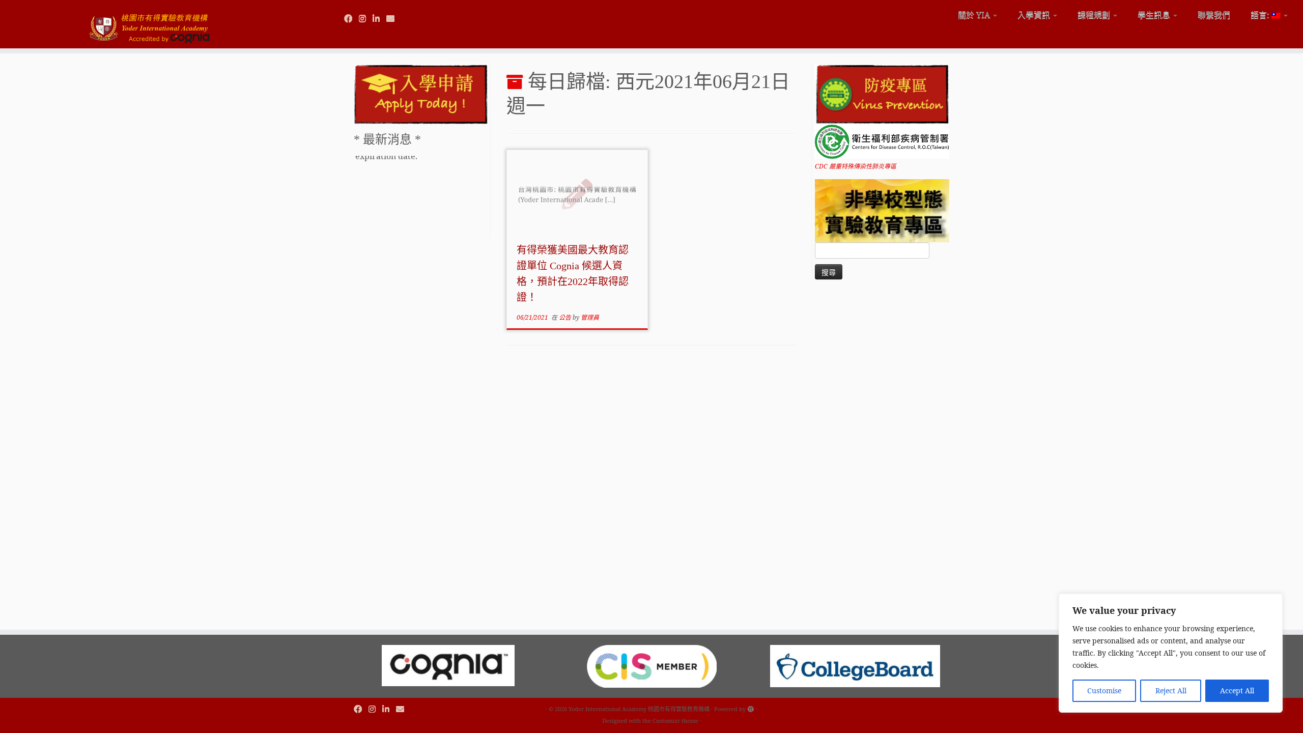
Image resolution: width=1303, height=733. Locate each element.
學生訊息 (1155, 14)
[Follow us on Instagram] (366, 18)
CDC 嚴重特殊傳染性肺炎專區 (855, 166)
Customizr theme (675, 720)
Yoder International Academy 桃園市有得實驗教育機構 (639, 709)
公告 (566, 317)
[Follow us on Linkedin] (379, 18)
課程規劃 (1095, 14)
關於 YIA (975, 14)
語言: (1261, 14)
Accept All (1237, 690)
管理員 (590, 317)
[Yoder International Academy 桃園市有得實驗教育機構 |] (150, 24)
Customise (1104, 690)
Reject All (1170, 690)
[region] (1171, 653)
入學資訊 (1034, 14)
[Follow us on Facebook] (351, 18)
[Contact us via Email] (393, 18)
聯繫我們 (1214, 14)
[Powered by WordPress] (750, 707)
